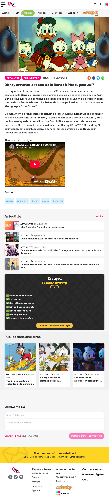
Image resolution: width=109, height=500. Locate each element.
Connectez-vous (13, 435)
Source (9, 192)
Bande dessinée (40, 473)
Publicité (60, 481)
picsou (45, 201)
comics (9, 201)
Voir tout (100, 216)
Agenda (36, 490)
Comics (35, 477)
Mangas (36, 481)
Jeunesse (37, 486)
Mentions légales (93, 474)
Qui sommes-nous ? (66, 477)
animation (22, 201)
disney (35, 201)
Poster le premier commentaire (86, 435)
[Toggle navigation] (3, 4)
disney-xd (58, 201)
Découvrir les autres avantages (54, 325)
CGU (85, 479)
